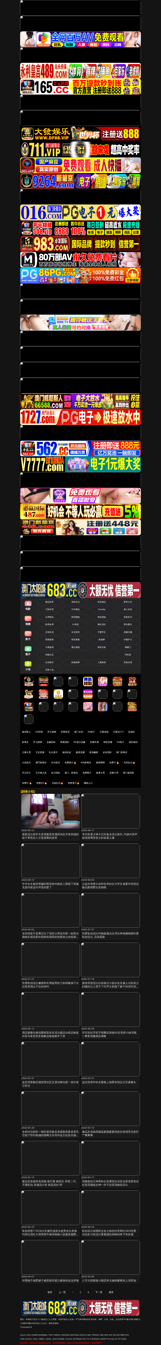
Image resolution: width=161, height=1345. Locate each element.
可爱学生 (102, 632)
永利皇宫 (55, 762)
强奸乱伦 (75, 601)
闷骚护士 (128, 639)
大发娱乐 (26, 762)
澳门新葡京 (121, 752)
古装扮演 (49, 632)
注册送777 (118, 731)
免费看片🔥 (70, 762)
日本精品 (75, 609)
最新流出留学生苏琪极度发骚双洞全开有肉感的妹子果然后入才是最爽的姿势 (50, 835)
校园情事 (75, 662)
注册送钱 (104, 731)
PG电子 (91, 731)
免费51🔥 (114, 762)
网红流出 (102, 624)
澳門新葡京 (41, 762)
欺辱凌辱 (49, 624)
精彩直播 (107, 741)
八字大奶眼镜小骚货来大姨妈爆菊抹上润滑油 (109, 1280)
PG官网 (39, 731)
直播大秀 (113, 772)
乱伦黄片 (53, 752)
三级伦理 (49, 609)
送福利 (131, 731)
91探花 (75, 624)
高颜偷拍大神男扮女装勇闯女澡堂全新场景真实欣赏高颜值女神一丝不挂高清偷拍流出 (110, 1183)
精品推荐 (49, 601)
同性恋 (128, 654)
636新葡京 (86, 762)
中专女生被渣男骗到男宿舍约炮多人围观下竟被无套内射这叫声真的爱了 (50, 885)
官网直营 (65, 731)
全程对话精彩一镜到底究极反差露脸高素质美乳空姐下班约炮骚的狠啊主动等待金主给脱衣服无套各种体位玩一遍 (50, 1135)
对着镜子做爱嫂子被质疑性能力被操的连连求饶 (50, 1280)
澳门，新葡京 (71, 772)
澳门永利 (78, 731)
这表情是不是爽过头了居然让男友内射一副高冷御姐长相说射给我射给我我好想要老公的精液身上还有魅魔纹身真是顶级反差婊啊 (50, 937)
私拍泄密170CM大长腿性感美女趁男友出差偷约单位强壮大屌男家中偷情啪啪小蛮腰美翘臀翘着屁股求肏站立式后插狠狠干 (50, 1234)
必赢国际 (51, 741)
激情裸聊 (100, 762)
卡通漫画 (49, 647)
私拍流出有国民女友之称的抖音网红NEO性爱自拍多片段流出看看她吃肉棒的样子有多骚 (109, 1232)
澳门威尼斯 (128, 772)
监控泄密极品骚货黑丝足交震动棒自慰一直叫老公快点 (50, 1083)
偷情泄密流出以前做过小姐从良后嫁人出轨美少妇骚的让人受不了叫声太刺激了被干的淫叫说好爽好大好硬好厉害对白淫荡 (110, 986)
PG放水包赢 (79, 741)
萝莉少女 (128, 601)
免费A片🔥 (41, 782)
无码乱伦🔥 (129, 762)
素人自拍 (128, 609)
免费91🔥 (27, 782)
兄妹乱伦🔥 (57, 782)
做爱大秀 (100, 772)
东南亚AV (128, 617)
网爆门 (128, 647)
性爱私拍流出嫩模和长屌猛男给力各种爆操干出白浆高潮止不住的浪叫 (50, 984)
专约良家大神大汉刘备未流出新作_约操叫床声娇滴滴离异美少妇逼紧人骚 (109, 835)
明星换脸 (75, 639)
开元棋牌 (51, 731)
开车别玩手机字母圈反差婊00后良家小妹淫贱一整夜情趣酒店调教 (109, 1034)
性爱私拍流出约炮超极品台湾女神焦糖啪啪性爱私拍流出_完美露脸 (110, 935)
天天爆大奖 (41, 772)
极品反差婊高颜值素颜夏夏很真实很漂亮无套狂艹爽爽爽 (110, 1133)
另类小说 (49, 669)
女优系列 (75, 632)
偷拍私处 (66, 752)
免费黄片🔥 (73, 782)
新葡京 (25, 741)
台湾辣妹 (49, 617)
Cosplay (101, 609)
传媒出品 (49, 654)
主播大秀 (26, 752)
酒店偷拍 (133, 741)
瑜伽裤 (102, 639)
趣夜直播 (80, 752)
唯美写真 (102, 647)
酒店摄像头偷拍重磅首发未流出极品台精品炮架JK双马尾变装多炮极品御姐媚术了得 (50, 1034)
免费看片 (87, 772)
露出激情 (75, 647)
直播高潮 (94, 741)
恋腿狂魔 (128, 632)
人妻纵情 (102, 662)
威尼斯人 (26, 731)
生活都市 (49, 662)
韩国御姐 (75, 617)
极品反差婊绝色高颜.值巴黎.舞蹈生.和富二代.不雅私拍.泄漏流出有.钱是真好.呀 (49, 1183)
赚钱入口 (88, 782)
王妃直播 (40, 752)
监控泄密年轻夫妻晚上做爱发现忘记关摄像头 (109, 1082)
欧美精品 (102, 601)
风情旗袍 (49, 639)
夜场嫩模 (93, 752)
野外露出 (128, 624)
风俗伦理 (128, 662)
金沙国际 (55, 772)
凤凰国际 (64, 741)
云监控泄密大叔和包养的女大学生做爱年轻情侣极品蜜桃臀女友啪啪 (110, 885)
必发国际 (107, 752)
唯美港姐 (102, 617)
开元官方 (26, 772)
